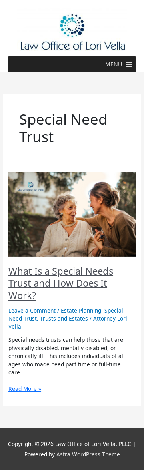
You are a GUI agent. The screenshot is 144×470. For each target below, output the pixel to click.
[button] (113, 64)
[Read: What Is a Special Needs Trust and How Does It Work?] (72, 213)
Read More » (24, 388)
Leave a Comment (32, 310)
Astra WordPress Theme (88, 454)
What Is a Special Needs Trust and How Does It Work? (60, 283)
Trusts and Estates (64, 318)
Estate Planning (81, 310)
